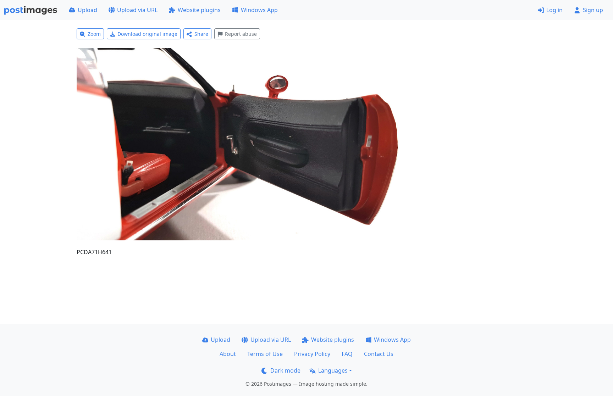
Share (201, 33)
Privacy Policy (312, 354)
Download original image (147, 33)
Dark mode (285, 370)
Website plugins (199, 10)
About (228, 354)
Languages (333, 370)
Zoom (94, 33)
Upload (87, 10)
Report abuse (241, 33)
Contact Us (378, 354)
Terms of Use (265, 354)
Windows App (259, 10)
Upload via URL (137, 10)
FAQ (347, 354)
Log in (554, 10)
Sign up (593, 10)
